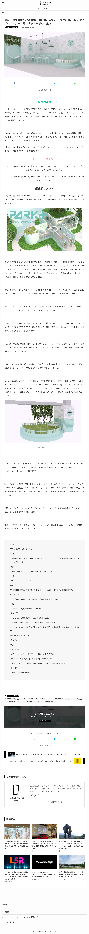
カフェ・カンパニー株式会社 (73, 699)
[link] (31, 795)
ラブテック (40, 702)
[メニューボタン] (3, 3)
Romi (50, 699)
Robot (8, 27)
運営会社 (7, 912)
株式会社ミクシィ (50, 702)
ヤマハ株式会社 (30, 702)
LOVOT (31, 699)
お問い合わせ (9, 922)
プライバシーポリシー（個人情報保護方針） (21, 917)
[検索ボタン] (85, 3)
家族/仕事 (14, 27)
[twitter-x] (39, 795)
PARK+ (37, 699)
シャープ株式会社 (10, 702)
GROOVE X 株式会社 (13, 699)
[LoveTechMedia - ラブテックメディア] (44, 3)
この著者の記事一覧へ (56, 802)
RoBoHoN (43, 699)
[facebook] (35, 795)
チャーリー (20, 702)
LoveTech (24, 699)
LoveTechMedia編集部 (16, 799)
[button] (14, 83)
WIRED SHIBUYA (58, 699)
